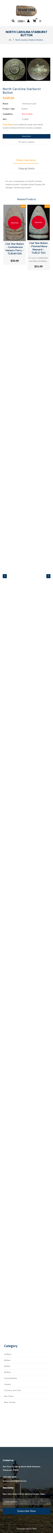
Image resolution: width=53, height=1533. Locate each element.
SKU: (5, 119)
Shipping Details (26, 168)
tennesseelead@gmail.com (14, 1481)
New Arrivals (9, 1402)
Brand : (6, 103)
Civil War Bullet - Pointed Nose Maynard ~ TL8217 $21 (38, 247)
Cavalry (7, 1384)
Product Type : (9, 109)
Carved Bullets (10, 1378)
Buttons (7, 1372)
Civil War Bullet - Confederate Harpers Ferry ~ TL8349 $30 (14, 248)
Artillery (7, 1354)
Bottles (7, 1360)
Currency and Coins (12, 1390)
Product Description (26, 160)
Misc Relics (9, 1396)
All (10, 40)
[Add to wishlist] (14, 237)
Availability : (8, 114)
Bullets (7, 1366)
